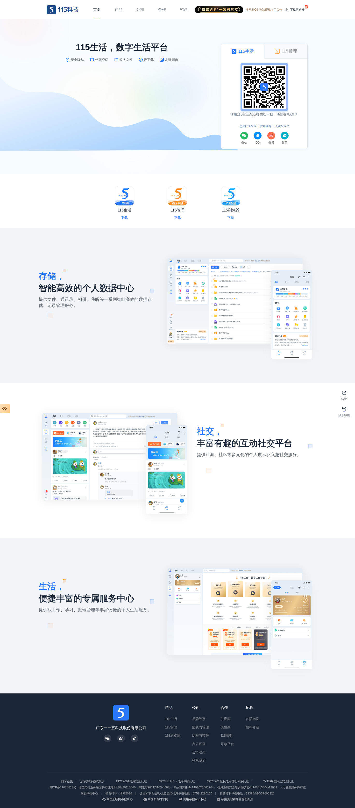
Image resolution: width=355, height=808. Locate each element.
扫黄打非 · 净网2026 (119, 793)
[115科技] (63, 9)
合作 (224, 708)
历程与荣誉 (200, 735)
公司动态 (199, 752)
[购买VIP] (5, 408)
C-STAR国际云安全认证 (278, 781)
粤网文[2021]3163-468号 (154, 787)
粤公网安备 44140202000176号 (194, 787)
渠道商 (225, 727)
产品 (169, 708)
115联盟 (226, 735)
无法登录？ (282, 126)
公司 (196, 708)
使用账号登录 (248, 126)
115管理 (171, 727)
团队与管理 (200, 727)
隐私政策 (67, 781)
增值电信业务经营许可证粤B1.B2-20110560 (107, 787)
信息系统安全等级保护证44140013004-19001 (247, 787)
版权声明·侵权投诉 (92, 781)
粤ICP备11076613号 (62, 787)
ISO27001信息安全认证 (131, 781)
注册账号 (266, 126)
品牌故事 (199, 719)
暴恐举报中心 (89, 793)
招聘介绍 (252, 727)
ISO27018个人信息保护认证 (176, 781)
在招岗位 (252, 719)
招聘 (249, 708)
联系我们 (199, 760)
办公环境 (199, 744)
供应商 (225, 719)
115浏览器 (172, 735)
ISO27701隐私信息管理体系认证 (227, 781)
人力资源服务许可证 (293, 787)
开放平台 (227, 744)
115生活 (171, 719)
